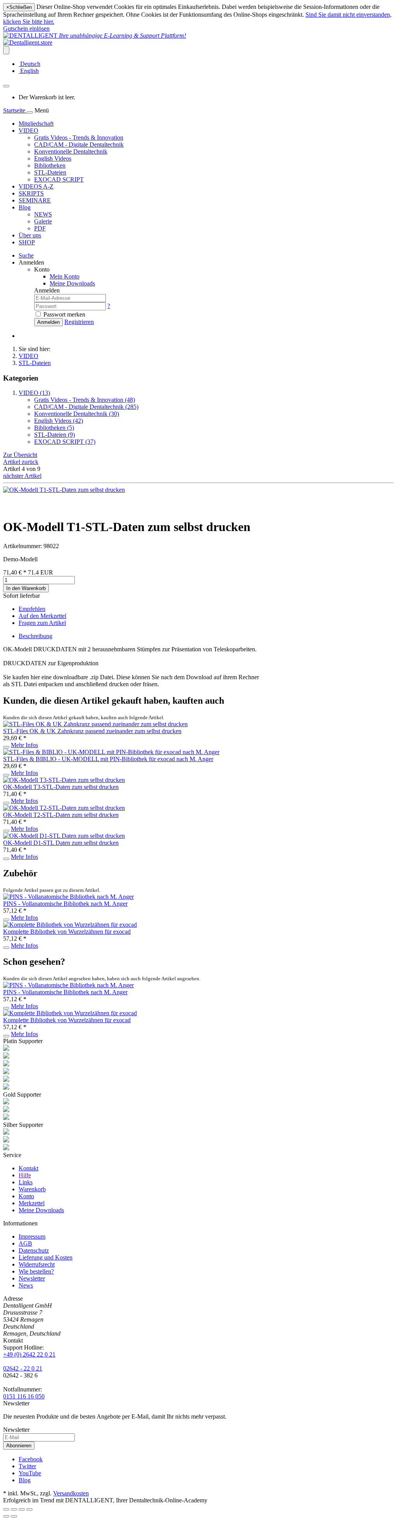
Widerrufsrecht (37, 1264)
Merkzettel (32, 1203)
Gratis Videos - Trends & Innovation (78, 137)
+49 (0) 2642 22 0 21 (29, 1354)
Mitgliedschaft (36, 123)
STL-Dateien (50, 172)
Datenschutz (34, 1250)
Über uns (30, 235)
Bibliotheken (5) (54, 427)
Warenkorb (32, 1189)
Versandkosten (71, 1493)
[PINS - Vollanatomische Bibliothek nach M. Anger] (68, 896)
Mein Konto (64, 276)
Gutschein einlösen (26, 28)
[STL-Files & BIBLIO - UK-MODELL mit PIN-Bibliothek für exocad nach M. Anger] (111, 752)
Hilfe (25, 1175)
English (29, 70)
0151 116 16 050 (24, 1396)
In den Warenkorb (26, 588)
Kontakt (28, 1168)
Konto (26, 1196)
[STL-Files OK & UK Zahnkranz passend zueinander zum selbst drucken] (95, 724)
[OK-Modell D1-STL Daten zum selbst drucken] (64, 835)
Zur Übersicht (20, 455)
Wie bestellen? (36, 1271)
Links (26, 1182)
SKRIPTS (31, 193)
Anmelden (48, 322)
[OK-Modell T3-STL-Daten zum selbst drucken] (64, 780)
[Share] (14, 1509)
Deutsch (29, 64)
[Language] (6, 50)
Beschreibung (35, 636)
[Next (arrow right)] (14, 1516)
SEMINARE (35, 200)
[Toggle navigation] (30, 112)
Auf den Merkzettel (42, 616)
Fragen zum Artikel (42, 622)
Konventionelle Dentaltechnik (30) (76, 413)
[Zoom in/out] (29, 1509)
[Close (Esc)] (6, 1509)
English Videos (52, 158)
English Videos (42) (58, 420)
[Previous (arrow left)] (6, 1516)
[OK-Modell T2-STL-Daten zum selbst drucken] (64, 808)
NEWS (43, 214)
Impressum (32, 1236)
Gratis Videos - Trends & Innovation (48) (84, 399)
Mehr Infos (24, 745)
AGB (25, 1243)
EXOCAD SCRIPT (59, 179)
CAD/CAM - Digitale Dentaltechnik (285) (86, 406)
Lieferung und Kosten (45, 1257)
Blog (25, 207)
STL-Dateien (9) (54, 434)
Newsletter (32, 1278)
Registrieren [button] (79, 321)
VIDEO (28, 130)
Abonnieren (18, 1445)
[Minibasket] (6, 86)
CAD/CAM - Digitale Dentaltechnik (79, 144)
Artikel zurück (20, 462)
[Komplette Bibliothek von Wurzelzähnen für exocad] (70, 924)
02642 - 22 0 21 (22, 1368)
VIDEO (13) (34, 392)
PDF (40, 228)
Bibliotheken (50, 165)
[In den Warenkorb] (6, 747)
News (26, 1285)
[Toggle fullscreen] (22, 1509)
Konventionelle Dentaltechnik (70, 151)
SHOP (27, 242)
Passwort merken (64, 314)
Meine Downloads (41, 1210)
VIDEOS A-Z (36, 186)
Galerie (43, 221)
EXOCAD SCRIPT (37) (64, 441)
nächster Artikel (22, 475)
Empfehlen (32, 609)
